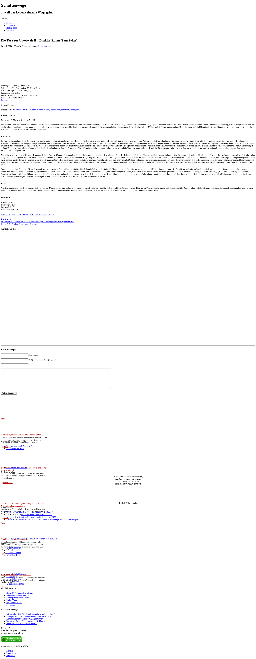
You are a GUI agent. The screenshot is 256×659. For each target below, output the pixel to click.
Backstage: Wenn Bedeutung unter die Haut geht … (28, 621)
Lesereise (10, 519)
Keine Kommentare (46, 46)
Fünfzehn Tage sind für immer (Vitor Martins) (33, 512)
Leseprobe (5, 100)
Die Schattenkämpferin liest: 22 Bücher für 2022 (35, 517)
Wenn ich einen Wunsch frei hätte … (36, 514)
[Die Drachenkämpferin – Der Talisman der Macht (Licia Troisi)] (9, 251)
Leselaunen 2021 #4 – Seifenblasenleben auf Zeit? (36, 539)
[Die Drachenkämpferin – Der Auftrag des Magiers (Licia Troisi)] (9, 272)
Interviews (10, 30)
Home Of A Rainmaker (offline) (19, 593)
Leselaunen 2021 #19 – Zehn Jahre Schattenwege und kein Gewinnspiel (47, 519)
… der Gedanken (13, 548)
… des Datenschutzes (15, 584)
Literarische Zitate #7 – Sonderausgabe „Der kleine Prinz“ (30, 614)
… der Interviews (13, 552)
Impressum (11, 653)
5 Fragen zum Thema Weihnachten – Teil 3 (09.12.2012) (30, 616)
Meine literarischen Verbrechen (19, 595)
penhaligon (55, 110)
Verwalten (10, 655)
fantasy (47, 110)
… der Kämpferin (13, 579)
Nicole (9, 517)
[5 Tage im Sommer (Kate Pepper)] (9, 316)
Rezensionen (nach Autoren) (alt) (20, 446)
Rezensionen (11, 28)
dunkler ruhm (37, 110)
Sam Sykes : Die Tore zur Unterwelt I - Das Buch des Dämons (27, 214)
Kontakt (9, 651)
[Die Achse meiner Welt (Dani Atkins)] (9, 338)
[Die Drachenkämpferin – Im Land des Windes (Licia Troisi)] (9, 294)
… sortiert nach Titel (15, 448)
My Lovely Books (14, 602)
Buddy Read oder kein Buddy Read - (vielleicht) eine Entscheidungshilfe (23, 469)
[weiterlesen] (7, 483)
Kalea (8, 512)
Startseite (10, 23)
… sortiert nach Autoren (16, 467)
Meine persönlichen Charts (17, 598)
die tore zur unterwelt (22, 110)
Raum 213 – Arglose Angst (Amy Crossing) (37, 223)
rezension (65, 110)
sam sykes (74, 110)
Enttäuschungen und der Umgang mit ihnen (24, 619)
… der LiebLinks (13, 555)
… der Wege (11, 576)
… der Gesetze (12, 581)
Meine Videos (12, 600)
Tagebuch (10, 25)
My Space (10, 605)
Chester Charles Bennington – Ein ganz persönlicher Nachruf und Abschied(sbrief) (23, 504)
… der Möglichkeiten (15, 574)
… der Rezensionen (14, 550)
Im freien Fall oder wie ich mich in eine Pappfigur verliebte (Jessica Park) (32, 220)
